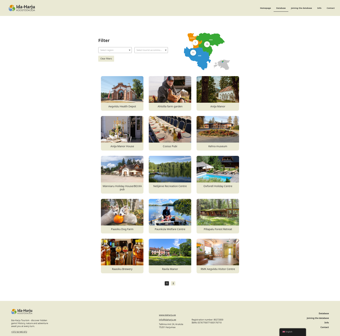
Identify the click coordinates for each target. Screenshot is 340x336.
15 (207, 44)
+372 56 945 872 (19, 331)
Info (319, 8)
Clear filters (106, 58)
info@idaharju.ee (167, 319)
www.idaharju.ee (167, 315)
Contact (331, 8)
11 (193, 52)
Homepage (265, 8)
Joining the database (301, 8)
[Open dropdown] (130, 50)
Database (281, 8)
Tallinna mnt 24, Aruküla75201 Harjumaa (171, 326)
